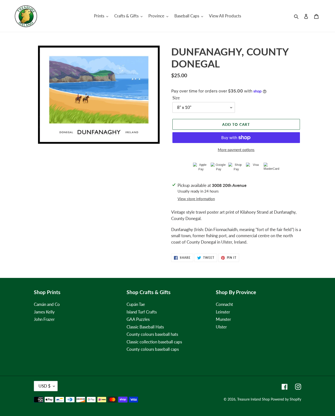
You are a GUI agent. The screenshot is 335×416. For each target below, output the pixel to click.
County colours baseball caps (153, 349)
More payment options (236, 149)
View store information (196, 198)
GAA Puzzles (138, 319)
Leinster (223, 311)
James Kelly (44, 311)
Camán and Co (47, 304)
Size (176, 97)
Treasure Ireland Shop (253, 399)
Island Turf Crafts (142, 311)
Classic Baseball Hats (145, 326)
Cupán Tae (136, 304)
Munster (223, 319)
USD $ (45, 386)
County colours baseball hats (152, 334)
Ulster (221, 326)
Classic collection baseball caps (154, 341)
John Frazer (44, 319)
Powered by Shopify (286, 399)
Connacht (224, 304)
